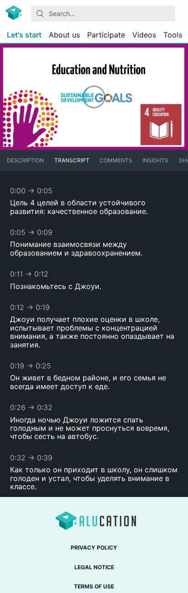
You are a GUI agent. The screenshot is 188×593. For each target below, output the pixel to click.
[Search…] (40, 13)
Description (25, 160)
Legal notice (94, 567)
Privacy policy (94, 547)
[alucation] (14, 13)
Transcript (71, 160)
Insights (155, 160)
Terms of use (94, 586)
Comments (115, 160)
